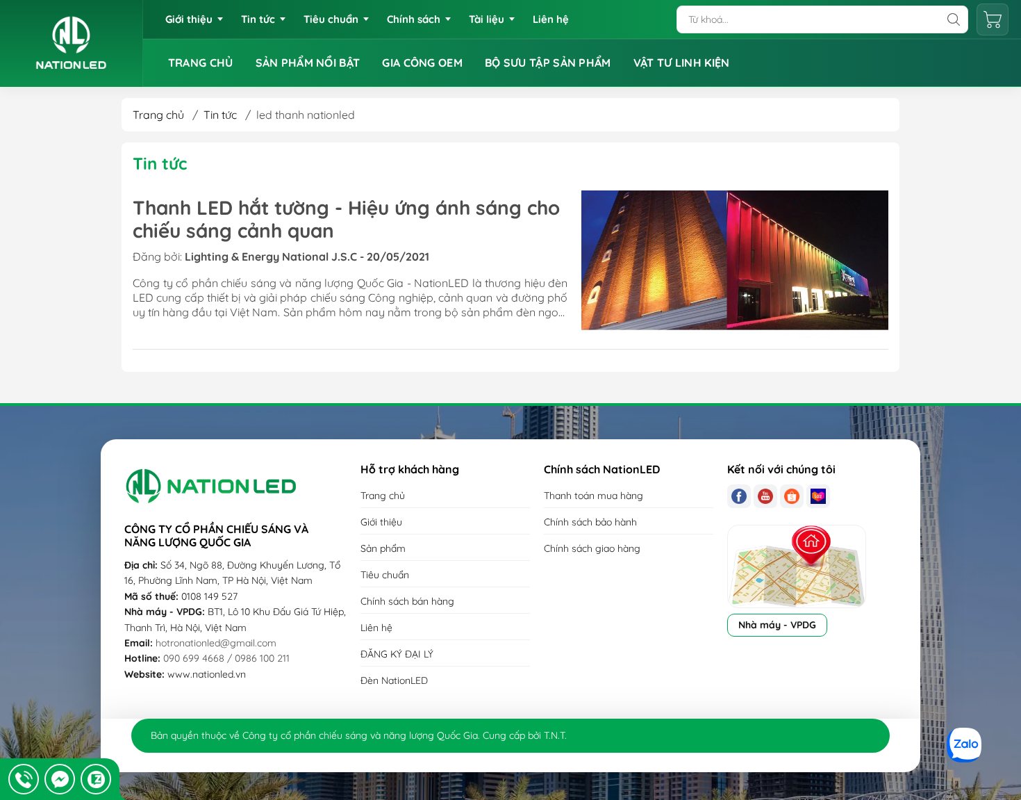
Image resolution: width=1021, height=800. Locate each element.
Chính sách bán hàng (407, 601)
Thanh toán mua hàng (593, 495)
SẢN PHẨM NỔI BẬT (308, 63)
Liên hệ (551, 19)
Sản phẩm (383, 548)
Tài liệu (486, 19)
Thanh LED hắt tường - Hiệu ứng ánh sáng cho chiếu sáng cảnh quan (346, 219)
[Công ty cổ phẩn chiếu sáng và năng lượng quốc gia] (71, 43)
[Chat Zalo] (96, 779)
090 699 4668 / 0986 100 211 (226, 658)
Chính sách (413, 19)
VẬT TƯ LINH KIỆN (681, 63)
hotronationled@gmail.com (216, 643)
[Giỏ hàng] (992, 19)
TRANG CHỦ (200, 63)
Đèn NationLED (394, 680)
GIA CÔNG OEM (422, 63)
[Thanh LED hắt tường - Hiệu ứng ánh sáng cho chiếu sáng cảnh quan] (734, 264)
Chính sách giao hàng (592, 548)
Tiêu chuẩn (331, 19)
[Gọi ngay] (23, 779)
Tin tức (258, 19)
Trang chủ (158, 115)
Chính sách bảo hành (590, 522)
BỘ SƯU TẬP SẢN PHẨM (548, 63)
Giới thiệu (189, 19)
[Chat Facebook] (59, 779)
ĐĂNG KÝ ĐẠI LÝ (396, 654)
